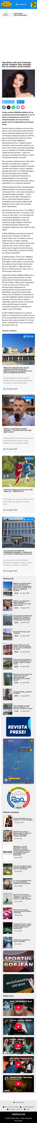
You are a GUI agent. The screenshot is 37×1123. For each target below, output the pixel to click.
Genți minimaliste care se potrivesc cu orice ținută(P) (22, 819)
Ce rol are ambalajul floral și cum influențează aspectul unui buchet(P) (22, 882)
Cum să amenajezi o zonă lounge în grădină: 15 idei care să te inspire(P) (22, 867)
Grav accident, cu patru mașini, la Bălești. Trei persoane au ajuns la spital (22, 707)
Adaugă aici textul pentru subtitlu (7, 587)
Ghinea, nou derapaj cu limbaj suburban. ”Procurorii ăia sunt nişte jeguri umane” (17, 430)
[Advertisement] (18, 39)
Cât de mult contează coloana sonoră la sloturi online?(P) (22, 911)
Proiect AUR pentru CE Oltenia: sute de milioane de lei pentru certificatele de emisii (22, 647)
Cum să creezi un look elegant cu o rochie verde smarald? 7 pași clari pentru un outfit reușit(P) (22, 897)
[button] (4, 107)
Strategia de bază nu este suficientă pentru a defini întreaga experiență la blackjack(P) (22, 926)
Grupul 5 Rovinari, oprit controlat (21, 632)
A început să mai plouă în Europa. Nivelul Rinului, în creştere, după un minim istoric (22, 662)
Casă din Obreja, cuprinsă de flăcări (22, 692)
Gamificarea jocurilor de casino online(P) (21, 940)
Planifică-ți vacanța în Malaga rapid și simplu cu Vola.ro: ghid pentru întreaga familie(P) (22, 834)
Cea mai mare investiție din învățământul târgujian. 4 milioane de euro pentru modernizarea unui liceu (18, 552)
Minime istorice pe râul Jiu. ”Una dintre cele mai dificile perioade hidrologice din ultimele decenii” (22, 677)
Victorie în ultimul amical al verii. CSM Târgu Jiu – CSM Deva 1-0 (18, 490)
